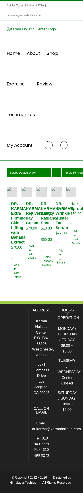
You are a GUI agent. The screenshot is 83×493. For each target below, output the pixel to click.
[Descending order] (56, 172)
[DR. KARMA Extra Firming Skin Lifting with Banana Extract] (12, 192)
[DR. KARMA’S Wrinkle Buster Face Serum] (56, 192)
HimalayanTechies (23, 482)
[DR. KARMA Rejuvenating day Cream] (26, 192)
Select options (42, 259)
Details (11, 277)
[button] (64, 145)
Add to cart (12, 269)
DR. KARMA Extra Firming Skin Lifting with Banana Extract (18, 223)
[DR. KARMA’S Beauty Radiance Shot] (41, 192)
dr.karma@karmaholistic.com (24, 15)
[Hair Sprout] (71, 192)
